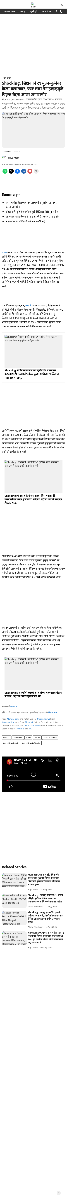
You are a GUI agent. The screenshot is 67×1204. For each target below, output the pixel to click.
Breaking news (43, 719)
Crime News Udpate (11, 743)
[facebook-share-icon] (17, 173)
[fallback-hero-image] (14, 880)
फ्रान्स (4, 252)
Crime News (17, 737)
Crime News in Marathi (31, 743)
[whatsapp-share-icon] (4, 173)
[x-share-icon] (11, 173)
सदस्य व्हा (14, 706)
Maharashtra (8, 722)
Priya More (13, 158)
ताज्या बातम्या (9, 11)
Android (20, 729)
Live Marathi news (32, 725)
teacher (37, 737)
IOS (30, 729)
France (28, 737)
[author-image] (4, 157)
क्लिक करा (52, 712)
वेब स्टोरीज (46, 11)
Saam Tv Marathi (50, 737)
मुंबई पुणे (33, 11)
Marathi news (13, 719)
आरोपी (28, 305)
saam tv (6, 737)
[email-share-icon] (29, 173)
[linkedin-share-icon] (23, 173)
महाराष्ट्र (22, 11)
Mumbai (29, 722)
